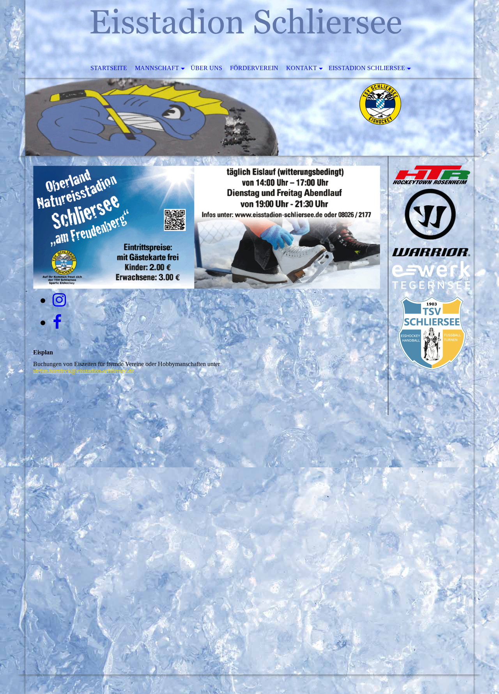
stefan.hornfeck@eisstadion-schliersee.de (83, 371)
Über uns (206, 68)
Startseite (108, 68)
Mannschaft (157, 68)
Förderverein (254, 68)
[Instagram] (59, 300)
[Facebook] (57, 322)
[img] (249, 78)
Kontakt (301, 68)
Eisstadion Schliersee (367, 68)
